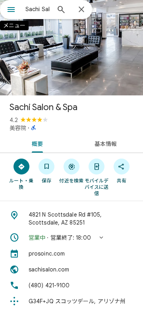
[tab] (36, 143)
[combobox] (37, 9)
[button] (71, 238)
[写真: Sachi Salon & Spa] (71, 47)
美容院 (18, 128)
